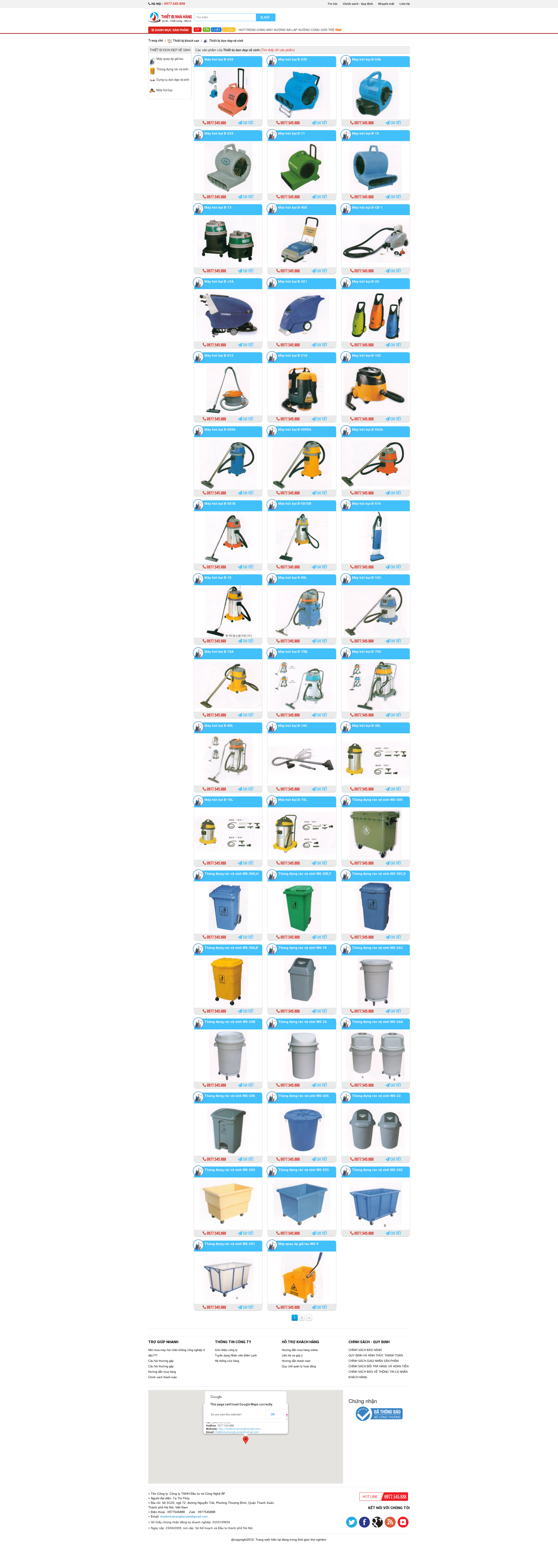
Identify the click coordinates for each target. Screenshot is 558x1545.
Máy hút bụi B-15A (218, 651)
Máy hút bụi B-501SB (294, 503)
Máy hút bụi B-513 (218, 355)
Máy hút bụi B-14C (292, 726)
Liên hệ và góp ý (292, 1355)
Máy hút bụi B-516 (366, 503)
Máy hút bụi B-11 (291, 133)
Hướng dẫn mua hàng (162, 1371)
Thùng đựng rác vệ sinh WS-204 (229, 1170)
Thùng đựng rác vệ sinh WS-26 (302, 1022)
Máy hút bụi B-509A (219, 429)
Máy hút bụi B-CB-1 (367, 207)
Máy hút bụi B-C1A (292, 355)
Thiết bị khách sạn (186, 41)
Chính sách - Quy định (358, 4)
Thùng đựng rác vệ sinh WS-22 (376, 1096)
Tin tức (332, 4)
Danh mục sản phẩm (171, 30)
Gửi (266, 17)
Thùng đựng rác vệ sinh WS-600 (377, 800)
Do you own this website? (226, 1414)
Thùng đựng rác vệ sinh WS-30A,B (231, 948)
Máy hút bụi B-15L (218, 800)
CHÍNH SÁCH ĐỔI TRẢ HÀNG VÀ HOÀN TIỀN (378, 1366)
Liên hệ (405, 4)
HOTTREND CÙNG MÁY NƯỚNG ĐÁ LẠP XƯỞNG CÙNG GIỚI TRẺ (287, 30)
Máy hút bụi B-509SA (294, 429)
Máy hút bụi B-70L (292, 800)
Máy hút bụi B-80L (218, 726)
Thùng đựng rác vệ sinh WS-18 (302, 948)
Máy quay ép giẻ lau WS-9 (298, 1244)
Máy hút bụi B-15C (366, 577)
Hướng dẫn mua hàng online (300, 1350)
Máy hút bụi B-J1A (218, 281)
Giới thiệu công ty (226, 1350)
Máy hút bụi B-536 (366, 59)
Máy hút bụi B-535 (292, 59)
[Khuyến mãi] (170, 17)
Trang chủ (155, 40)
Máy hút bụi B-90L (292, 577)
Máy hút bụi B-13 (217, 207)
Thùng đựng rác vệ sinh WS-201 (229, 1244)
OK (273, 1414)
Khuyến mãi (386, 4)
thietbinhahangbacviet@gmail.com (237, 1432)
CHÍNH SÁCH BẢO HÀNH (365, 1350)
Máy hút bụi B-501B (219, 503)
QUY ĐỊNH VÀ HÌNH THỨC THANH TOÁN (376, 1355)
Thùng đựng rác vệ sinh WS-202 (377, 1170)
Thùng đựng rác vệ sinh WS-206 (229, 1096)
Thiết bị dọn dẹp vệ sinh (226, 41)
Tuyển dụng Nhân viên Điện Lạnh (236, 1355)
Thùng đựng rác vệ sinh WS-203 (303, 1170)
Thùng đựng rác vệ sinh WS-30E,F (304, 874)
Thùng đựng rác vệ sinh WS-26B (229, 1022)
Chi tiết (247, 123)
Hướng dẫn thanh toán (296, 1361)
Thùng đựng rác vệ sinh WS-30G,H (231, 874)
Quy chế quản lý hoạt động (299, 1366)
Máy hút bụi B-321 (292, 281)
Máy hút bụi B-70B (292, 651)
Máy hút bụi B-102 (366, 355)
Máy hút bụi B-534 (218, 59)
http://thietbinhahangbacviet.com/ (239, 1428)
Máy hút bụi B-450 (292, 207)
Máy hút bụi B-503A (367, 429)
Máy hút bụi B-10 (365, 133)
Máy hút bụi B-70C (366, 651)
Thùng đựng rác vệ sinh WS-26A (377, 1022)
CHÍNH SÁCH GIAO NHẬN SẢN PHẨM (374, 1361)
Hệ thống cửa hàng (227, 1361)
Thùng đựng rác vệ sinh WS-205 (303, 1096)
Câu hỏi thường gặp (161, 1361)
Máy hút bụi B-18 (217, 577)
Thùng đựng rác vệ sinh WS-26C (377, 948)
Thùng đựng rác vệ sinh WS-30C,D (379, 874)
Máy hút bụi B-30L (366, 726)
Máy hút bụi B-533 (218, 133)
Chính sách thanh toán (162, 1377)
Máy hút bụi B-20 (365, 281)
